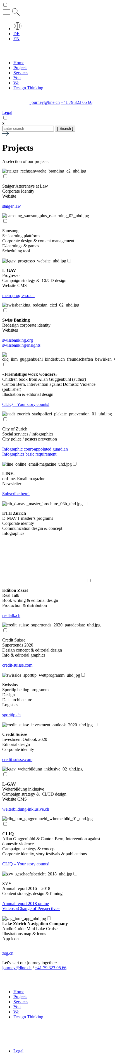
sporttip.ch (11, 714)
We (16, 82)
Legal (7, 112)
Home (18, 62)
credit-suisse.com (17, 665)
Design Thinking (28, 87)
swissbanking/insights (21, 345)
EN (16, 38)
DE (16, 33)
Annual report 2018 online (25, 903)
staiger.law (11, 206)
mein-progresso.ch (18, 295)
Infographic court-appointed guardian (35, 449)
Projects (20, 67)
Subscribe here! (16, 493)
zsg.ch (7, 953)
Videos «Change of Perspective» (31, 908)
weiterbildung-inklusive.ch (25, 809)
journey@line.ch (45, 102)
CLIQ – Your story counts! (25, 404)
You (17, 77)
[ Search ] (65, 128)
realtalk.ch (11, 615)
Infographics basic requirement (29, 454)
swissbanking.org (17, 340)
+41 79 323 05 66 (76, 102)
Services (20, 72)
